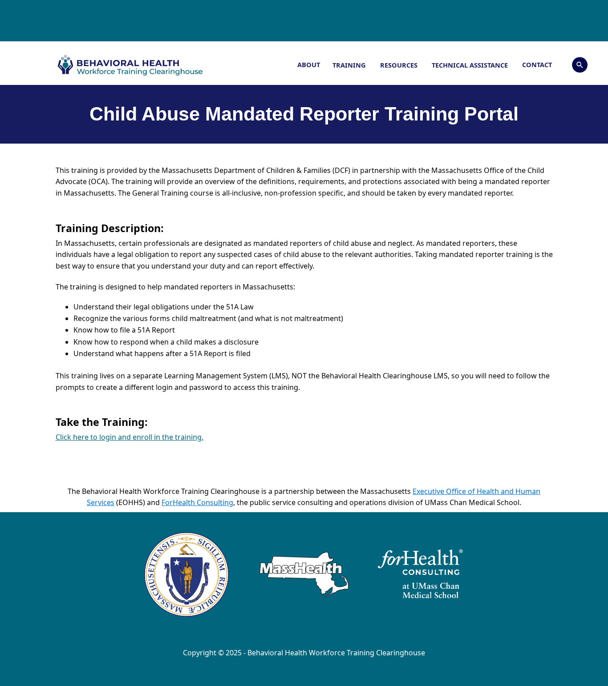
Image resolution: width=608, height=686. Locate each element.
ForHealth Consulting (197, 502)
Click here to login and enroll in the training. (129, 437)
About (308, 64)
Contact (537, 64)
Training (350, 64)
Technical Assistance (471, 64)
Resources (399, 64)
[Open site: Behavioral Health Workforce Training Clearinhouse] (148, 65)
